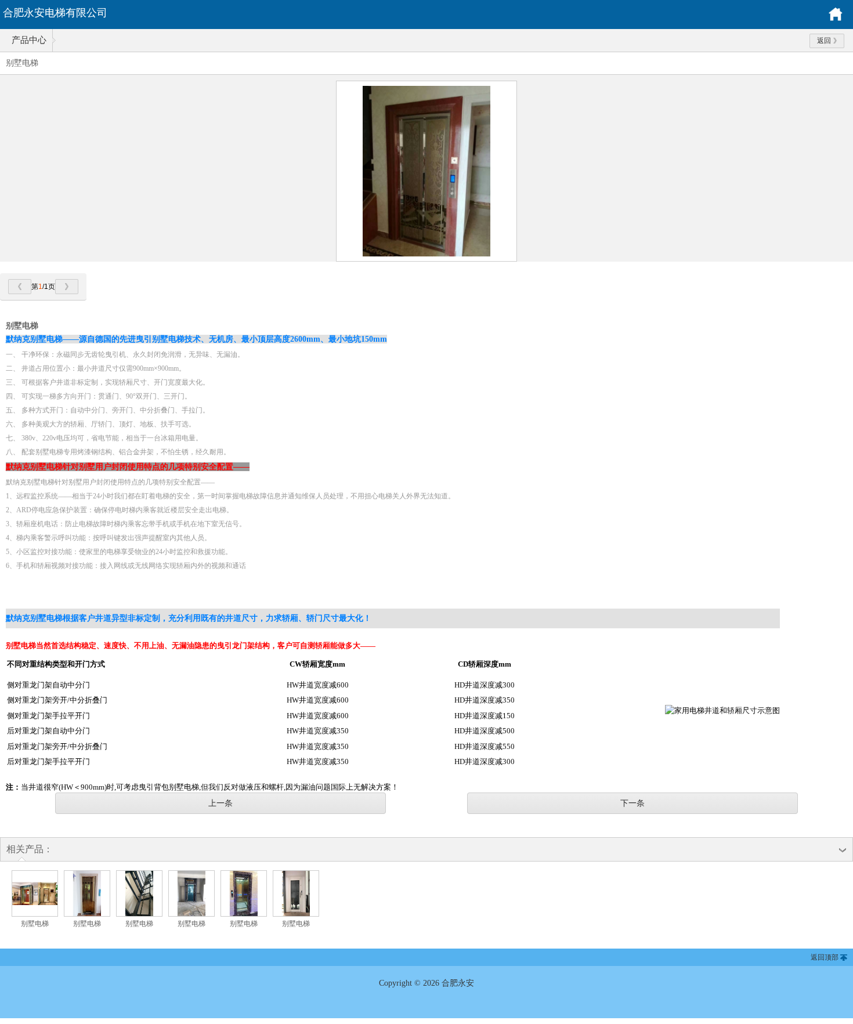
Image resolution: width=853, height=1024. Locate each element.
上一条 (220, 803)
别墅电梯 (35, 924)
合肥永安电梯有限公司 (55, 13)
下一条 (632, 803)
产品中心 (29, 40)
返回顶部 (824, 957)
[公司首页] (836, 19)
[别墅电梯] (35, 914)
